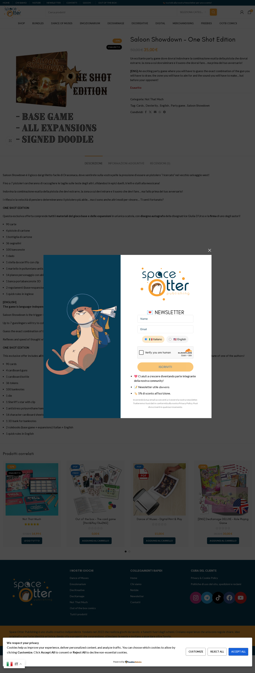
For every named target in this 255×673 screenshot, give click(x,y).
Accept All (238, 651)
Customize (196, 651)
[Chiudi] (209, 250)
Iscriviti (165, 367)
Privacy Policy (185, 403)
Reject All (217, 651)
